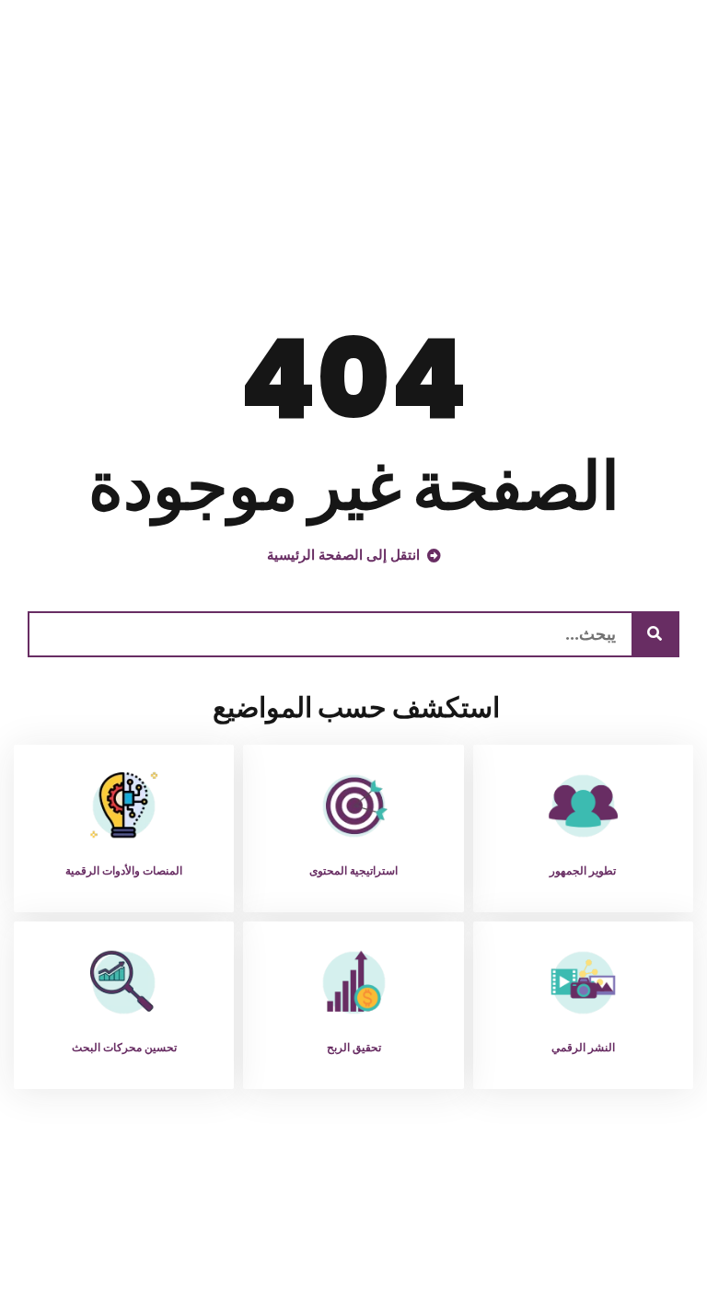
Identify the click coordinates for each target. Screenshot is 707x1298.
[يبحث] (655, 634)
